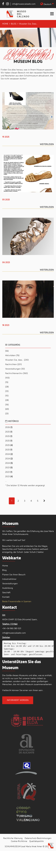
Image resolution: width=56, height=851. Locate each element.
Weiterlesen (47, 144)
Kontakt (6, 597)
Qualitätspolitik (36, 841)
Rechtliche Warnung (13, 838)
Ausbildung (7, 588)
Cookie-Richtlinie (19, 841)
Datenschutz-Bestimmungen (38, 838)
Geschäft (6, 593)
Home (5, 24)
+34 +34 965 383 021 (11, 628)
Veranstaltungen (15, 369)
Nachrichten (13, 364)
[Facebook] (3, 4)
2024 (9, 454)
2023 (9, 468)
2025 (8, 432)
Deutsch (47, 4)
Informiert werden (18, 700)
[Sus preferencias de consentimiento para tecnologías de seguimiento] (51, 846)
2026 (8, 427)
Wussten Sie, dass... (17, 360)
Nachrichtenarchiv (16, 373)
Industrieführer (9, 579)
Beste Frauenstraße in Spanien (16, 601)
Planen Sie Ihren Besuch (13, 575)
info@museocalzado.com (23, 4)
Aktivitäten (12, 355)
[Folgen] (44, 500)
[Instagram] (7, 4)
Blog (13, 24)
